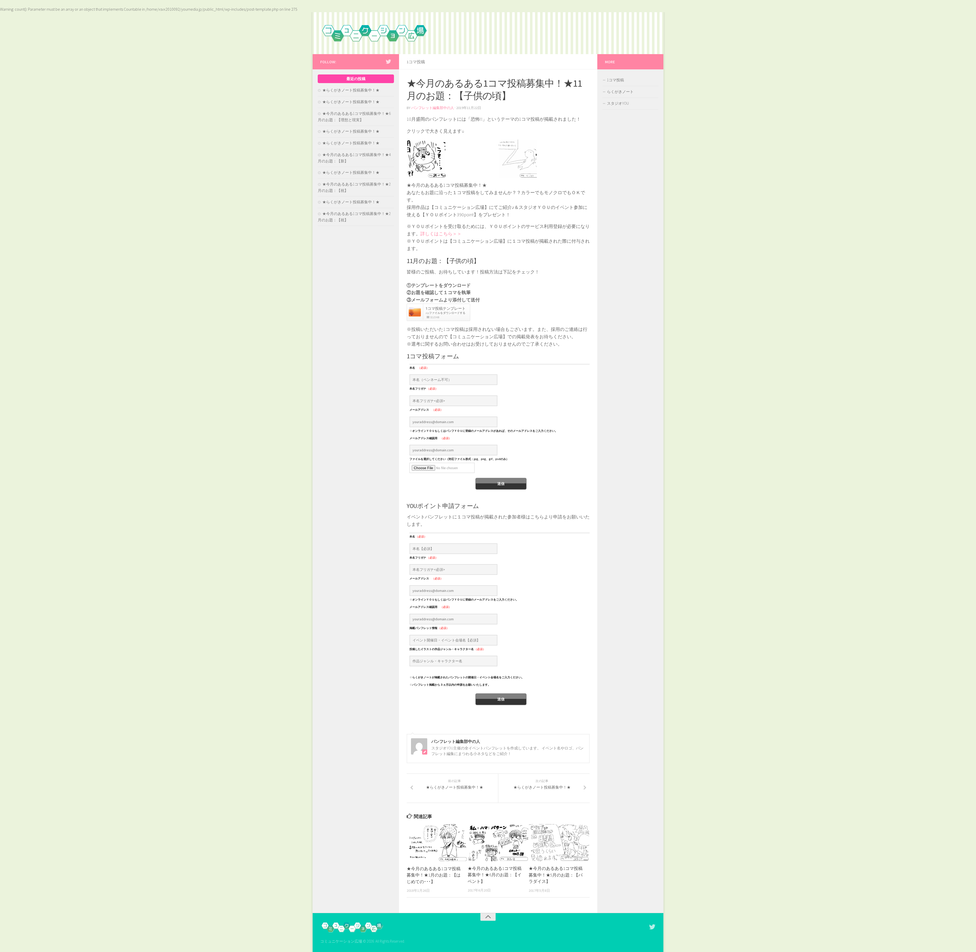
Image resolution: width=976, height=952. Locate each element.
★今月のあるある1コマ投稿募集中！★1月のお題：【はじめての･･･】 (434, 875)
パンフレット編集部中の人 (432, 107)
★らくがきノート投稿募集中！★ (350, 90)
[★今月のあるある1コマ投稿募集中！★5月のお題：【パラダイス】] (559, 842)
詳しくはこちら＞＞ (441, 234)
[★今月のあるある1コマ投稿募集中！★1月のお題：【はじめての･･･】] (437, 843)
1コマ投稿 (416, 61)
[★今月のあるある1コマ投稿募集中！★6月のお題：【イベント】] (498, 842)
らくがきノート (620, 91)
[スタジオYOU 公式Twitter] (388, 61)
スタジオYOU (618, 103)
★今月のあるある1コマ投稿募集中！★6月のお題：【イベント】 (495, 875)
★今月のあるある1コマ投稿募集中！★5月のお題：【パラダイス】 (556, 875)
